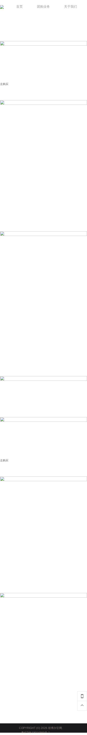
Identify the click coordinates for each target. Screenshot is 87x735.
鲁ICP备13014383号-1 (35, 732)
